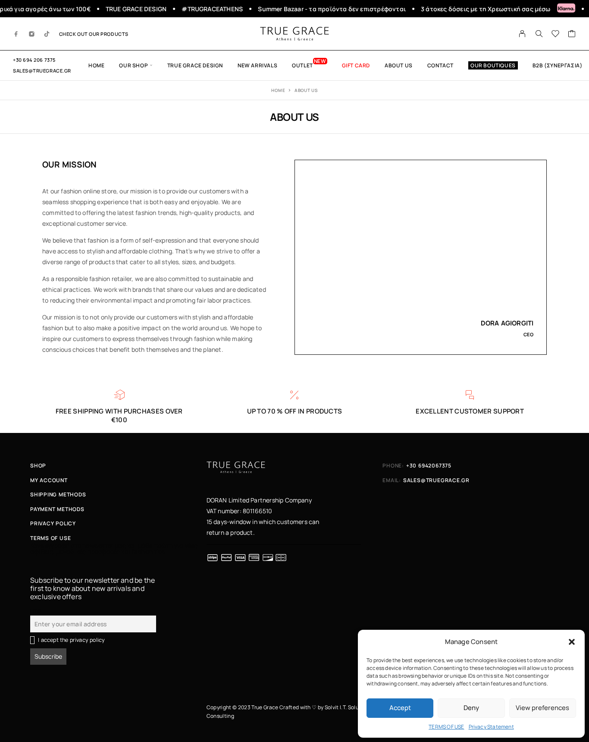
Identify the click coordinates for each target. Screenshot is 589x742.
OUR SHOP (133, 65)
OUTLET (302, 65)
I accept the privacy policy (71, 640)
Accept (400, 707)
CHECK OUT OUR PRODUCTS (93, 34)
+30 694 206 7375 (34, 60)
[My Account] (522, 34)
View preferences (542, 707)
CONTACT (440, 65)
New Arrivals (257, 65)
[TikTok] (47, 33)
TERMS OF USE (446, 726)
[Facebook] (16, 33)
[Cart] (572, 34)
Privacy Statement (491, 726)
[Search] (539, 34)
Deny (471, 707)
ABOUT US (399, 65)
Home (278, 90)
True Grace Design (195, 65)
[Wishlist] (555, 34)
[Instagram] (31, 33)
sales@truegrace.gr (42, 70)
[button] (571, 642)
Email (37, 610)
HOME (96, 65)
